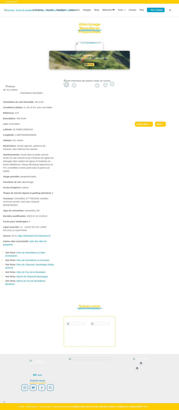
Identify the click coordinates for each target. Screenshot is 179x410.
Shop (96, 10)
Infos (120, 10)
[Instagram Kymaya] (24, 387)
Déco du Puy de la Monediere (30, 272)
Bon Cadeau (157, 10)
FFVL (145, 406)
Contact (132, 10)
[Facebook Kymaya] (41, 387)
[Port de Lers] (137, 368)
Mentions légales (107, 406)
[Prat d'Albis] (141, 363)
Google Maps (143, 124)
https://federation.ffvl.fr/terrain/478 (34, 236)
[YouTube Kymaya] (33, 387)
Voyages (87, 10)
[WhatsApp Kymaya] (50, 387)
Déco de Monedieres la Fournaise (32, 260)
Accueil (49, 10)
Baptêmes (61, 10)
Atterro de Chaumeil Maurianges (32, 276)
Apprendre (74, 10)
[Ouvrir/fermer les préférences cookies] (6, 403)
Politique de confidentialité (129, 406)
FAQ (142, 10)
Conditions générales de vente (84, 406)
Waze (159, 124)
